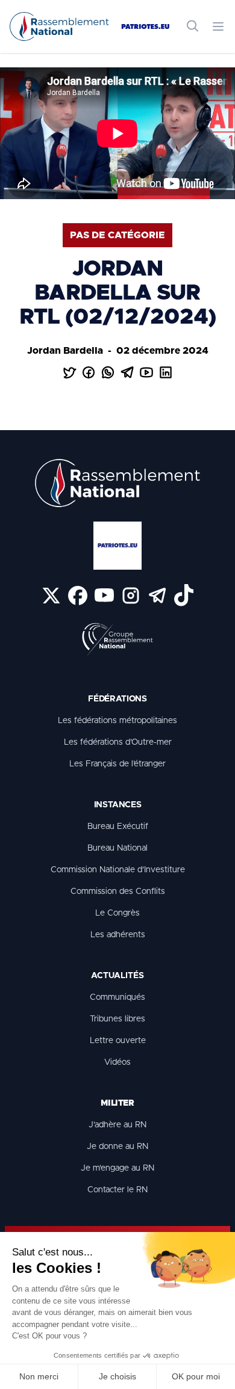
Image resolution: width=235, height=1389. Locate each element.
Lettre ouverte (118, 1040)
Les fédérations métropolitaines (117, 720)
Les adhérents (117, 935)
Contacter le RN (117, 1190)
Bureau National (117, 848)
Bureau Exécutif (117, 826)
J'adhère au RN (117, 1125)
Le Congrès (117, 913)
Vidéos (117, 1062)
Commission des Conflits (117, 891)
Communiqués (117, 997)
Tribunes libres (117, 1019)
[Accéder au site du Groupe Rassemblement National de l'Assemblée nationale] (117, 640)
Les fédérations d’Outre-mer (118, 742)
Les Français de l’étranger (117, 764)
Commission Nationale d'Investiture (118, 870)
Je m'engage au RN (117, 1168)
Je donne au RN (117, 1146)
